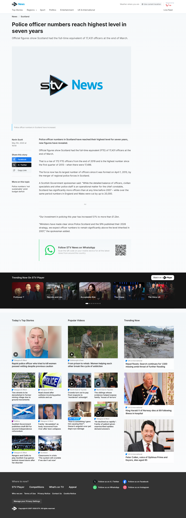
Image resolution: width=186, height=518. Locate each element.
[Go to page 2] (89, 303)
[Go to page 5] (95, 303)
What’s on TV (56, 487)
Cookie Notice (70, 493)
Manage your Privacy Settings (27, 501)
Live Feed (168, 10)
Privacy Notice (44, 493)
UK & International (86, 10)
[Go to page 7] (99, 303)
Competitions (36, 487)
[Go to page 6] (97, 303)
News (14, 16)
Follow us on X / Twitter (108, 481)
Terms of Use (30, 493)
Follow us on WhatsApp (108, 487)
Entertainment (67, 10)
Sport (42, 10)
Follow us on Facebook (138, 481)
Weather (123, 4)
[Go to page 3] (91, 303)
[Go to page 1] (87, 303)
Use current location (152, 4)
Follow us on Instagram (138, 487)
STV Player (18, 487)
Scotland (25, 16)
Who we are (17, 493)
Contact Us (57, 493)
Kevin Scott (17, 139)
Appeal (73, 487)
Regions (31, 10)
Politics (52, 10)
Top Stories (17, 10)
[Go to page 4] (93, 303)
